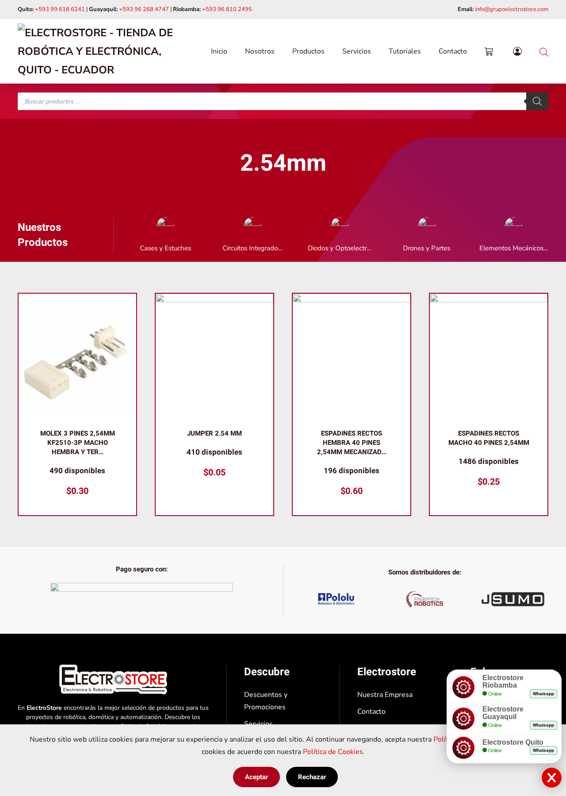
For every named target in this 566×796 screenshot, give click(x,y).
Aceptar (256, 777)
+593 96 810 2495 (227, 9)
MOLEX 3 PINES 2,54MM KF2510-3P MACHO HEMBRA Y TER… (77, 443)
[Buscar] (537, 101)
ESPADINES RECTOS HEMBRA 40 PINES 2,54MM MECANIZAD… (351, 443)
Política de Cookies (333, 752)
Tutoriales (405, 51)
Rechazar (312, 777)
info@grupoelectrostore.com (511, 9)
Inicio (219, 51)
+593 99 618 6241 (60, 9)
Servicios (356, 51)
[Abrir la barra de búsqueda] (543, 51)
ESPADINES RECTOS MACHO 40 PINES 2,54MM (488, 438)
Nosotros (260, 51)
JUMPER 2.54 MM (214, 433)
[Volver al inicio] (106, 51)
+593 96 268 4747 (144, 9)
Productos (308, 51)
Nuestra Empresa (385, 695)
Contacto (453, 51)
